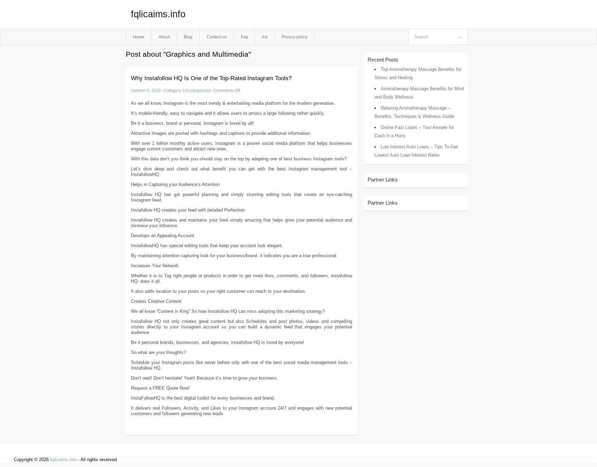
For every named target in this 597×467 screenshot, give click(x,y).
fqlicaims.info (158, 14)
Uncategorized (197, 90)
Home (138, 37)
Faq (244, 37)
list (264, 37)
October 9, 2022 (146, 90)
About (164, 37)
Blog (188, 37)
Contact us (217, 37)
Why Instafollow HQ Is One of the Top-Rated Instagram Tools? (211, 78)
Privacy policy (294, 37)
